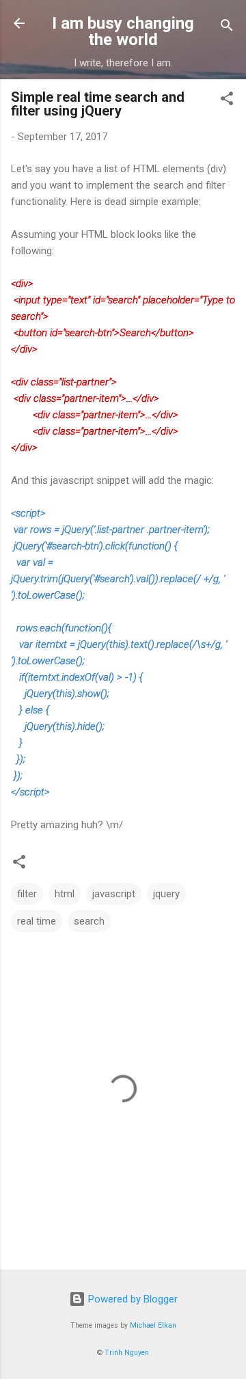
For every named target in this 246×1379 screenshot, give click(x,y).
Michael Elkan (153, 1325)
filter (27, 894)
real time (36, 921)
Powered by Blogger (131, 1299)
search (89, 921)
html (64, 894)
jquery (166, 894)
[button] (227, 100)
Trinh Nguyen (127, 1352)
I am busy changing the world (123, 31)
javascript (113, 894)
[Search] (227, 28)
